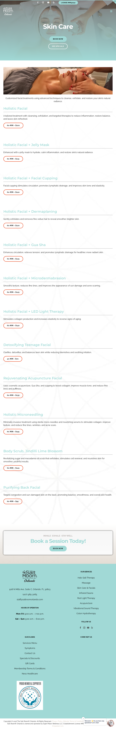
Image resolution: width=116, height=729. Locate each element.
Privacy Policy (57, 721)
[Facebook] (80, 628)
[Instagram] (84, 628)
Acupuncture (86, 603)
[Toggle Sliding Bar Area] (114, 2)
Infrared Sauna (86, 593)
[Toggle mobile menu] (111, 11)
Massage (86, 583)
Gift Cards (30, 663)
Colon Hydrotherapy (86, 613)
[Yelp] (92, 628)
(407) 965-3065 (30, 594)
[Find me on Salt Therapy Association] (30, 682)
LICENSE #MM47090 (68, 3)
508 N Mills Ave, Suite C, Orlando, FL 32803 (29, 589)
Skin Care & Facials (86, 588)
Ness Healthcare (30, 673)
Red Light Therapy (86, 598)
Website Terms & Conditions (73, 721)
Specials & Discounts (30, 658)
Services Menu (30, 643)
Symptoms (30, 648)
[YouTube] (88, 628)
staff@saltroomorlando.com (30, 599)
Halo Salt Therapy (86, 578)
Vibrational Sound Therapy (86, 608)
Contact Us (30, 653)
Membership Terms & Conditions (29, 668)
